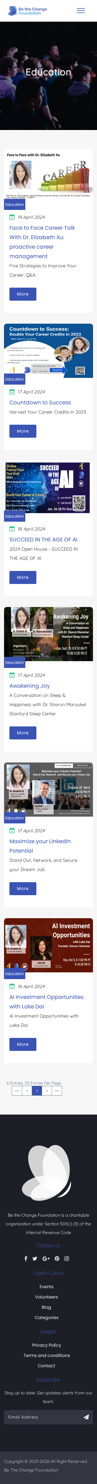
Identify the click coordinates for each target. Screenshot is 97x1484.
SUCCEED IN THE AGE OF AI (43, 539)
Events (46, 1287)
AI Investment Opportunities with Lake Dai (46, 1001)
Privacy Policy (46, 1345)
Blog (46, 1307)
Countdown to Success (40, 402)
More (23, 294)
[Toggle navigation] (81, 10)
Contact (46, 1366)
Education (14, 204)
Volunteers (46, 1297)
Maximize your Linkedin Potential (40, 846)
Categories (46, 1317)
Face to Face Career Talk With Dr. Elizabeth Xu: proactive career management (42, 242)
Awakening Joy (29, 686)
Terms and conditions (46, 1355)
